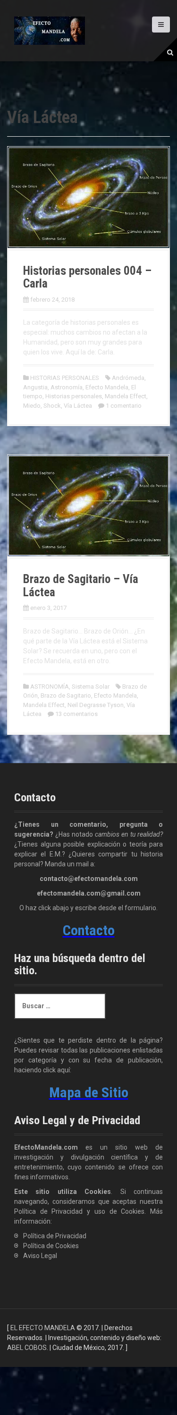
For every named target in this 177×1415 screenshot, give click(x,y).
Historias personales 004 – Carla (87, 277)
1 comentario (124, 405)
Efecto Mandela (106, 387)
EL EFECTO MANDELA (42, 1328)
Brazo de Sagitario (66, 695)
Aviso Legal (40, 1255)
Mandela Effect (125, 396)
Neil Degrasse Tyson (95, 704)
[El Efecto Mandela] (49, 30)
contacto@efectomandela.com (89, 878)
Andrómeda (128, 377)
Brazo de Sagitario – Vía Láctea (80, 585)
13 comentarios (76, 713)
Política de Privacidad (54, 1236)
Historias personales (73, 396)
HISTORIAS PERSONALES (64, 377)
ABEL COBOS (27, 1347)
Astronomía (67, 387)
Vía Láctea (78, 405)
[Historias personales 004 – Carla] (88, 196)
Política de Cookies (51, 1246)
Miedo (32, 405)
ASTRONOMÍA (49, 686)
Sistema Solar (91, 686)
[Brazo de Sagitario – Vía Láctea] (88, 505)
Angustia (35, 387)
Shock (52, 405)
